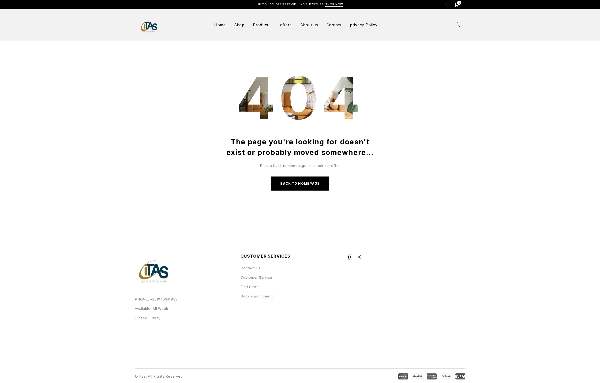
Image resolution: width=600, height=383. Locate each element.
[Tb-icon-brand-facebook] (349, 257)
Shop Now (334, 4)
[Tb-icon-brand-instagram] (359, 257)
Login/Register (446, 4)
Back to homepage (300, 183)
